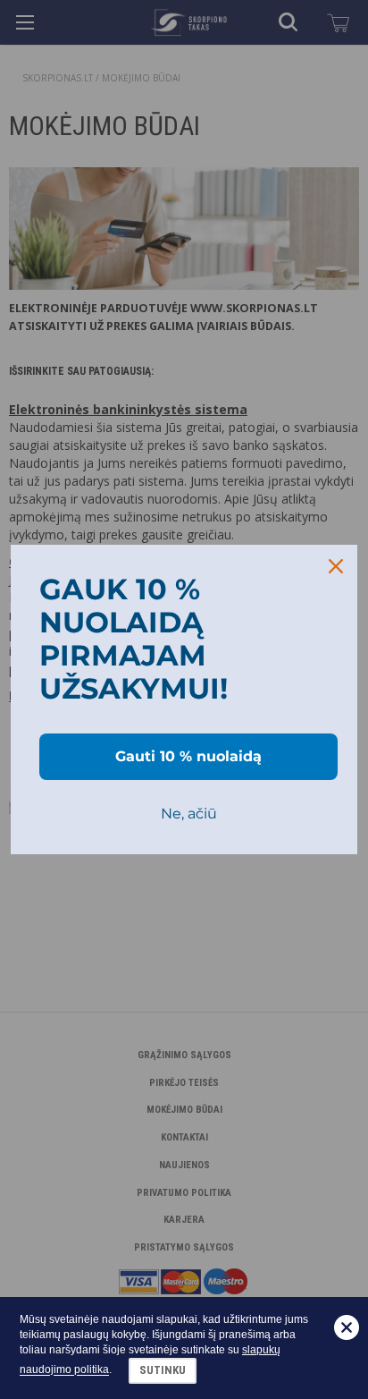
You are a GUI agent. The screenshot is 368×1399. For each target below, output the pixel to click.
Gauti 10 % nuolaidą (188, 756)
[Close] (335, 566)
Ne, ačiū (189, 813)
